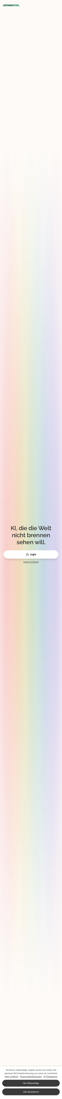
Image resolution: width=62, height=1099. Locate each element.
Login (33, 554)
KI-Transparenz (50, 1076)
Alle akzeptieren (31, 1091)
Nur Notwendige (31, 1083)
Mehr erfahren (11, 1076)
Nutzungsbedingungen (31, 1076)
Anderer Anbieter (31, 562)
